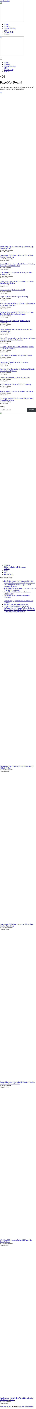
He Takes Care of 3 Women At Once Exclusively (15, 384)
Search (2, 406)
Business (7, 26)
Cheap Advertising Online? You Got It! (12, 290)
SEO (6, 30)
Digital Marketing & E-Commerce (15, 567)
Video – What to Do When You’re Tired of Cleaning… (17, 391)
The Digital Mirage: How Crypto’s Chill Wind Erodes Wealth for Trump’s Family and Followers (19, 582)
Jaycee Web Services (26, 1406)
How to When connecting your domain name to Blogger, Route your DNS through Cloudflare (18, 339)
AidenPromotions (5, 1406)
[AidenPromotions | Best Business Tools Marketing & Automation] (12, 21)
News (6, 570)
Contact (6, 34)
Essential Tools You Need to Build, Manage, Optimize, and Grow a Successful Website (17, 265)
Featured (7, 569)
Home (6, 24)
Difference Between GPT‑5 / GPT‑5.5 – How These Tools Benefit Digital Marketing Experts (16, 313)
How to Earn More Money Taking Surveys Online (16, 355)
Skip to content (5, 1)
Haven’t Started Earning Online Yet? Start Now (15, 378)
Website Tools (8, 32)
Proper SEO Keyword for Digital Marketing (14, 297)
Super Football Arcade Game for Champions (14, 362)
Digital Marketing (10, 28)
